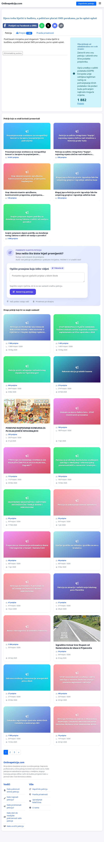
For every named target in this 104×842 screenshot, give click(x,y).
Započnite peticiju (86, 4)
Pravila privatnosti (45, 33)
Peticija (8, 33)
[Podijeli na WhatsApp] (42, 25)
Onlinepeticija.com (12, 3)
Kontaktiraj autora (14, 53)
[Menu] (99, 3)
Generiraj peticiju (24, 291)
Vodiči (7, 784)
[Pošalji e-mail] (54, 25)
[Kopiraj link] (61, 25)
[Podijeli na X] (48, 25)
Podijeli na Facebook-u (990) (22, 25)
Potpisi (25, 33)
